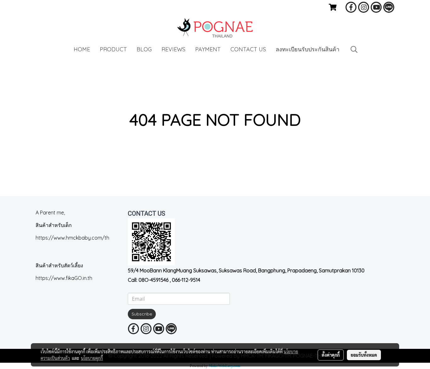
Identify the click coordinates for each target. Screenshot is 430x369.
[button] (354, 49)
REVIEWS (173, 49)
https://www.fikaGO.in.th (64, 278)
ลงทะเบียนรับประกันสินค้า (307, 49)
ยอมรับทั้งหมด (364, 355)
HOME (82, 49)
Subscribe (142, 314)
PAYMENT (208, 49)
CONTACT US (248, 49)
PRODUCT (113, 49)
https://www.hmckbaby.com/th (72, 238)
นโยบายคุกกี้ (92, 358)
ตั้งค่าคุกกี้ (331, 355)
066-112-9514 (186, 280)
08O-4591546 (153, 280)
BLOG (144, 49)
